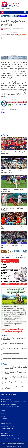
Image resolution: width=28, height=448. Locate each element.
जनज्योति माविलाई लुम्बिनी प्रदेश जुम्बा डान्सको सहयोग (15, 359)
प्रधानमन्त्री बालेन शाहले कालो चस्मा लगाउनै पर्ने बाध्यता (15, 349)
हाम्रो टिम (13, 439)
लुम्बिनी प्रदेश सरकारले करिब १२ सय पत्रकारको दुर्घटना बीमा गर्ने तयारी (15, 339)
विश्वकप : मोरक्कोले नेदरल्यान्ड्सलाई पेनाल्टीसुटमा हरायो (13, 228)
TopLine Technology (17, 447)
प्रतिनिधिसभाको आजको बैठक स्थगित (11, 354)
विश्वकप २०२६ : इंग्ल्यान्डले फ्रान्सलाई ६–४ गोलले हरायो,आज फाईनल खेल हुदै (12, 172)
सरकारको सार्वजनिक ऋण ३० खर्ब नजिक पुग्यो (13, 344)
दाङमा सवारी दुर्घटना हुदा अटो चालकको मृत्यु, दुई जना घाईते (15, 373)
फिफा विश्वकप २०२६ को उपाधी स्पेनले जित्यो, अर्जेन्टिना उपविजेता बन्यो (14, 153)
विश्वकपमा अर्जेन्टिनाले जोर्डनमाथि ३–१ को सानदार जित (13, 247)
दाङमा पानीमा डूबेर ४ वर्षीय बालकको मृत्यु (14, 382)
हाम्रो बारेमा (6, 439)
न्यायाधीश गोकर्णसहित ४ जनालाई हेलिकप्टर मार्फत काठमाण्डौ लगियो (16, 368)
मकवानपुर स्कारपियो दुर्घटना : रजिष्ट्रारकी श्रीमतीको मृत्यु (16, 378)
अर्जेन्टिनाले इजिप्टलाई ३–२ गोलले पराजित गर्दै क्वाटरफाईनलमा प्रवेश (12, 190)
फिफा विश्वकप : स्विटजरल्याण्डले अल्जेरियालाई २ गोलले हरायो (12, 209)
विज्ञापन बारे (21, 439)
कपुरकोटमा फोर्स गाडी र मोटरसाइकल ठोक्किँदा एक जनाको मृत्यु (16, 388)
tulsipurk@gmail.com (11, 404)
